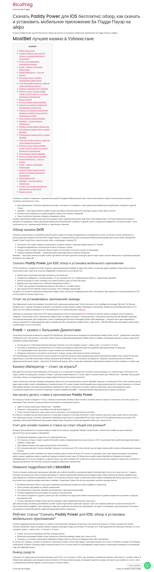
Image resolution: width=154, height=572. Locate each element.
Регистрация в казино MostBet (32, 118)
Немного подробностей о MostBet (33, 89)
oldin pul (81, 309)
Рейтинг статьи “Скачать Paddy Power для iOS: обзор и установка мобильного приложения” (33, 94)
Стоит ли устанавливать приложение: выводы (29, 63)
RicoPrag (23, 4)
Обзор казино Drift (27, 51)
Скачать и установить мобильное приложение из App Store (33, 106)
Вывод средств (25, 99)
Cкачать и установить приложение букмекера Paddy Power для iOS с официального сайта (33, 113)
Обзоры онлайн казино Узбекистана (34, 127)
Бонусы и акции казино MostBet (32, 102)
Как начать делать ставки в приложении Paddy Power (30, 79)
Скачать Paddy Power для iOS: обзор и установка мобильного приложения (32, 56)
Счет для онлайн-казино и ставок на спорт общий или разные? (34, 84)
